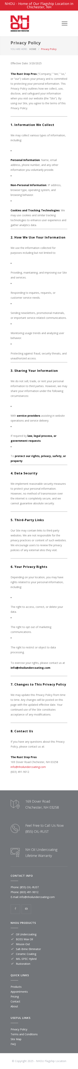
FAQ (13, 1044)
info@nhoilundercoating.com (37, 897)
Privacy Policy (19, 1029)
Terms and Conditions (24, 1034)
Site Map (16, 1039)
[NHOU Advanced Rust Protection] (36, 23)
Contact (15, 1001)
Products (16, 986)
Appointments (19, 991)
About (14, 1006)
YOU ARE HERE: (19, 49)
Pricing (15, 996)
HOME (32, 49)
